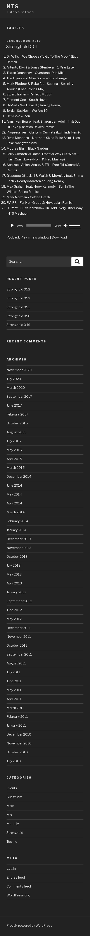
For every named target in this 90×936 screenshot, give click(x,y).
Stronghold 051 (18, 307)
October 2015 (17, 423)
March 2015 (16, 468)
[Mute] (65, 225)
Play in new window (35, 237)
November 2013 (19, 548)
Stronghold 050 (18, 316)
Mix (9, 815)
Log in (11, 869)
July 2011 (13, 672)
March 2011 (15, 708)
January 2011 (16, 725)
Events (12, 788)
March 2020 (16, 388)
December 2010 (19, 734)
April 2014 (14, 503)
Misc (10, 806)
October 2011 (17, 645)
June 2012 (14, 610)
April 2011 (14, 699)
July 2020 (14, 379)
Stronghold (15, 833)
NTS (13, 6)
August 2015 (16, 432)
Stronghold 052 (18, 298)
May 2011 (14, 690)
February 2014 (17, 521)
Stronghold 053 (18, 289)
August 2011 (16, 663)
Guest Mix (14, 797)
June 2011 (14, 681)
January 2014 (16, 530)
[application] (45, 225)
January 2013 (16, 592)
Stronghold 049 (18, 325)
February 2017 (17, 414)
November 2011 (19, 637)
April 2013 (14, 583)
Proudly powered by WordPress (29, 925)
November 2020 (19, 370)
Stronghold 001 (22, 46)
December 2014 (19, 477)
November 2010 (19, 743)
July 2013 (14, 565)
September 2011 (19, 654)
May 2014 (14, 494)
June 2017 (14, 405)
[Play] (12, 225)
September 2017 (19, 397)
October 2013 (17, 557)
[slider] (75, 225)
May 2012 (14, 619)
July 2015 (14, 441)
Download (59, 237)
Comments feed (19, 886)
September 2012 (19, 601)
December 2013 (19, 539)
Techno (12, 842)
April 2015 (14, 459)
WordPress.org (18, 895)
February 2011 (17, 717)
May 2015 (14, 450)
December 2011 (19, 628)
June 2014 (14, 485)
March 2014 (16, 512)
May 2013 (14, 574)
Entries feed (16, 877)
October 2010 (17, 752)
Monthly (13, 824)
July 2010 (14, 761)
